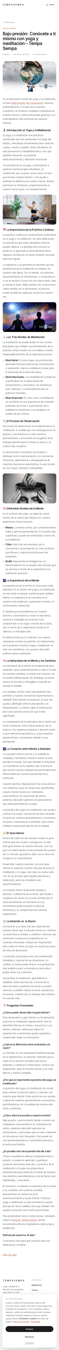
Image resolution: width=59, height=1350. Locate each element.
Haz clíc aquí (10, 1254)
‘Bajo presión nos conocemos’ (27, 103)
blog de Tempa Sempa (24, 1220)
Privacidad (35, 1321)
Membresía (36, 1285)
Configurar (29, 1343)
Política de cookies (21, 1321)
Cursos (35, 1290)
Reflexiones (9, 28)
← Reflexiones (9, 22)
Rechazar (29, 1337)
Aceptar (29, 1329)
